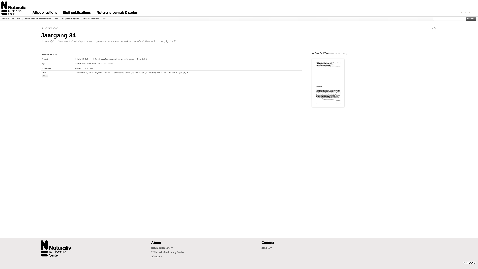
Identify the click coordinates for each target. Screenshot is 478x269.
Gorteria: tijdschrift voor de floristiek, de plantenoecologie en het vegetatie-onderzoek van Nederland (61, 19)
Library (268, 248)
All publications (44, 12)
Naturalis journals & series (117, 12)
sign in (467, 12)
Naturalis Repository (162, 248)
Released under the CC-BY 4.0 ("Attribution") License (94, 64)
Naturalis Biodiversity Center (168, 252)
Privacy (157, 257)
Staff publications (77, 12)
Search (471, 19)
